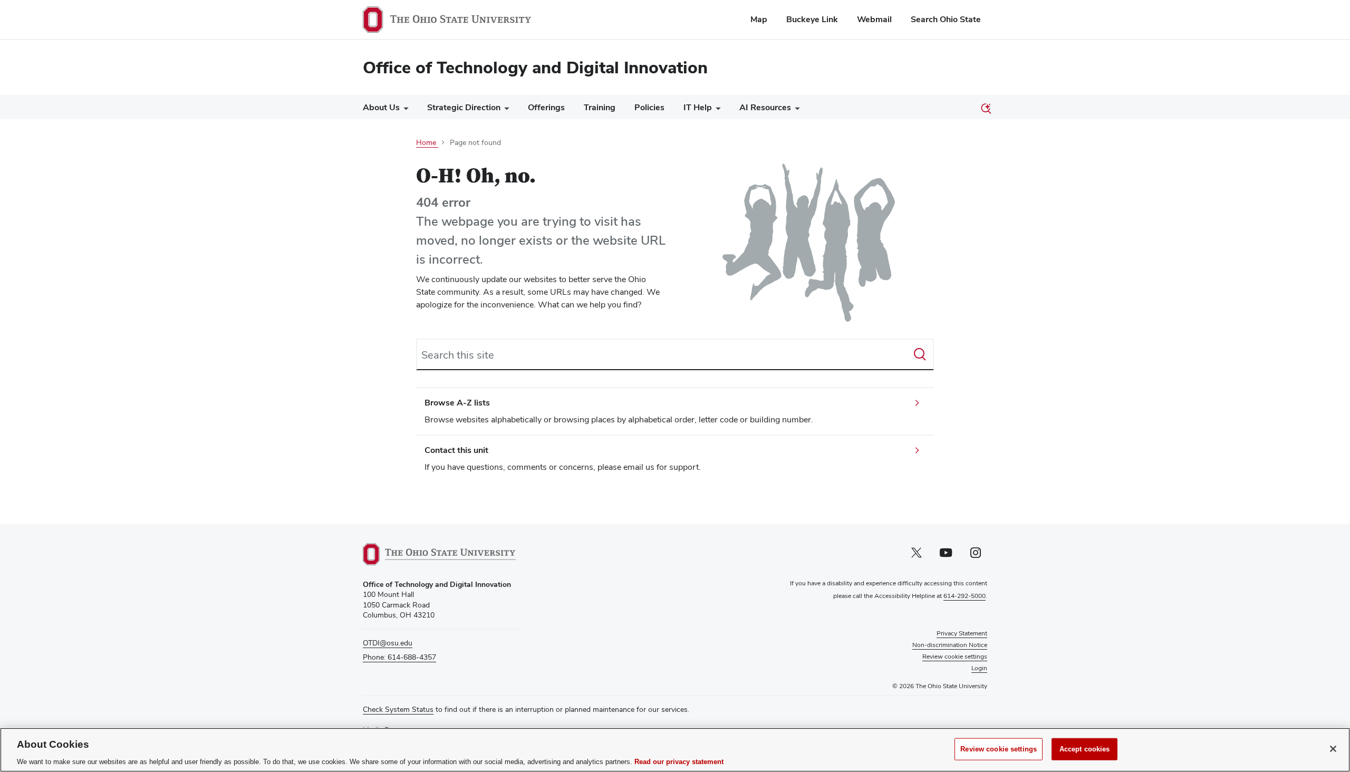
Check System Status (398, 709)
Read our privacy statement (679, 761)
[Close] (1333, 748)
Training (599, 107)
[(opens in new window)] (439, 554)
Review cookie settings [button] (954, 656)
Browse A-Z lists (457, 402)
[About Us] (404, 110)
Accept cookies (1084, 748)
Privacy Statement (962, 633)
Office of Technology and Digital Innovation (535, 67)
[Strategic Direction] (504, 110)
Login (979, 668)
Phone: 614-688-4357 (399, 657)
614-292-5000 (964, 596)
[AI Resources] (795, 110)
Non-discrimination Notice (949, 645)
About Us (381, 107)
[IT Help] (716, 110)
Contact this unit (456, 450)
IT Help (697, 107)
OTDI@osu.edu (387, 643)
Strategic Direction (463, 107)
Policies (649, 107)
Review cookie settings (998, 748)
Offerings (546, 107)
